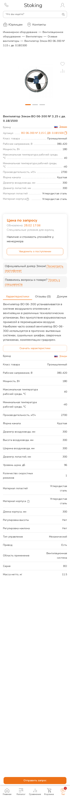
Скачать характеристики (35, 348)
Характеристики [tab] (17, 296)
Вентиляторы (34, 36)
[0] (62, 63)
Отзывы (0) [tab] (43, 296)
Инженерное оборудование (20, 32)
